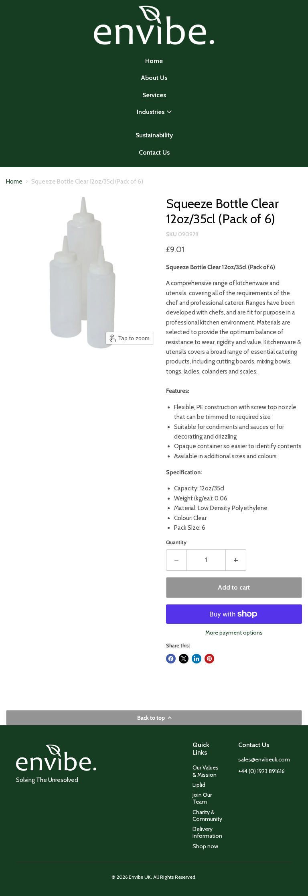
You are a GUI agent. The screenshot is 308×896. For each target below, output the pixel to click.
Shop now (205, 846)
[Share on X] (183, 658)
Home (154, 61)
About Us (154, 78)
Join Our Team (202, 798)
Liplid (198, 784)
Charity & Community (207, 815)
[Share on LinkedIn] (196, 658)
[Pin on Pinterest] (209, 658)
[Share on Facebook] (171, 658)
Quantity (176, 542)
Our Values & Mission (205, 771)
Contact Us (154, 152)
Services (154, 95)
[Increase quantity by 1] (236, 559)
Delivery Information (207, 832)
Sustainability (154, 135)
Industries (150, 112)
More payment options (234, 632)
